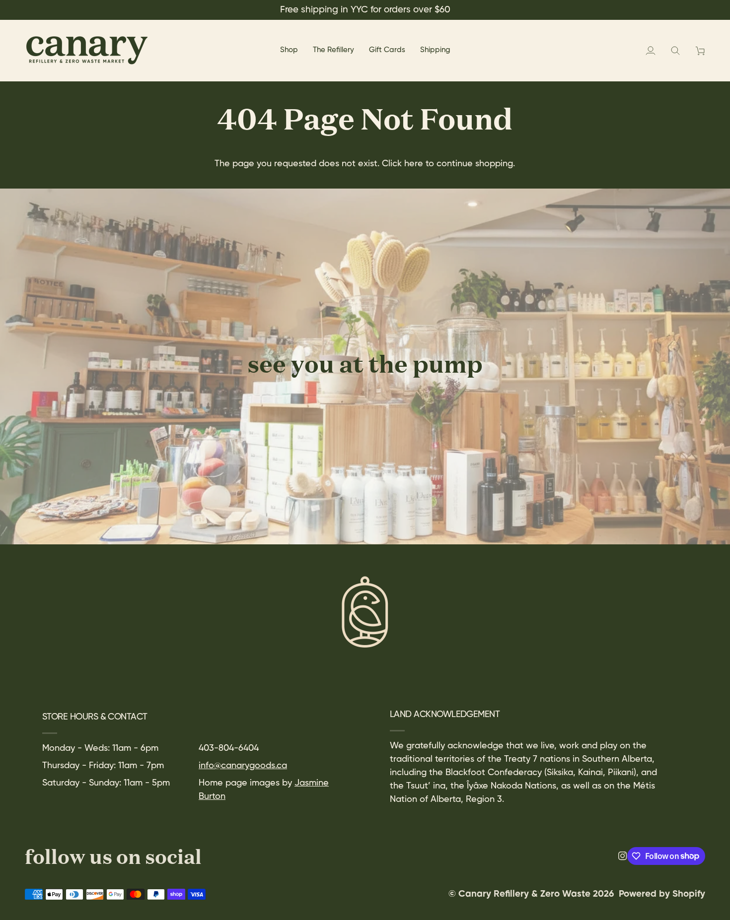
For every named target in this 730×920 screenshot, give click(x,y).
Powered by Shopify (662, 894)
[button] (289, 50)
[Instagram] (622, 856)
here (413, 163)
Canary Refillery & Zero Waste (525, 894)
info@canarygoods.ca (243, 765)
